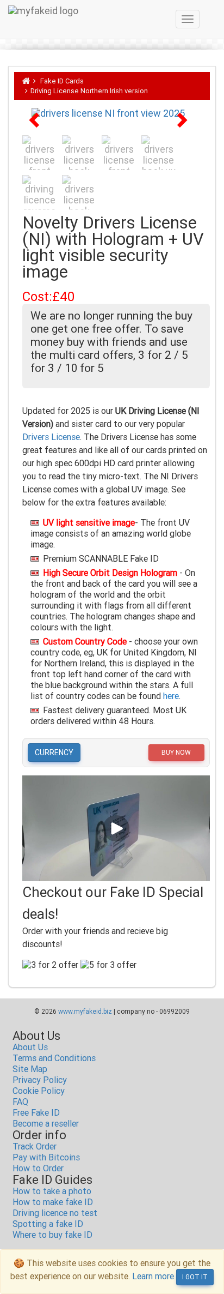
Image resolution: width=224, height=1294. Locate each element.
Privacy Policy (40, 1080)
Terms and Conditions (54, 1058)
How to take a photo (52, 1191)
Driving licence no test (55, 1213)
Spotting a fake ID (48, 1224)
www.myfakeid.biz (85, 1011)
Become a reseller (46, 1123)
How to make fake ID (53, 1202)
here (171, 696)
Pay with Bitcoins (46, 1157)
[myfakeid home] (26, 81)
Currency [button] (54, 752)
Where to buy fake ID (52, 1235)
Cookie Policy (39, 1091)
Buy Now (176, 752)
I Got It (195, 1277)
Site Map (30, 1069)
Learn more (153, 1276)
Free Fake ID (36, 1113)
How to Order (38, 1168)
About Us (30, 1047)
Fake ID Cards (62, 81)
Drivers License (51, 437)
